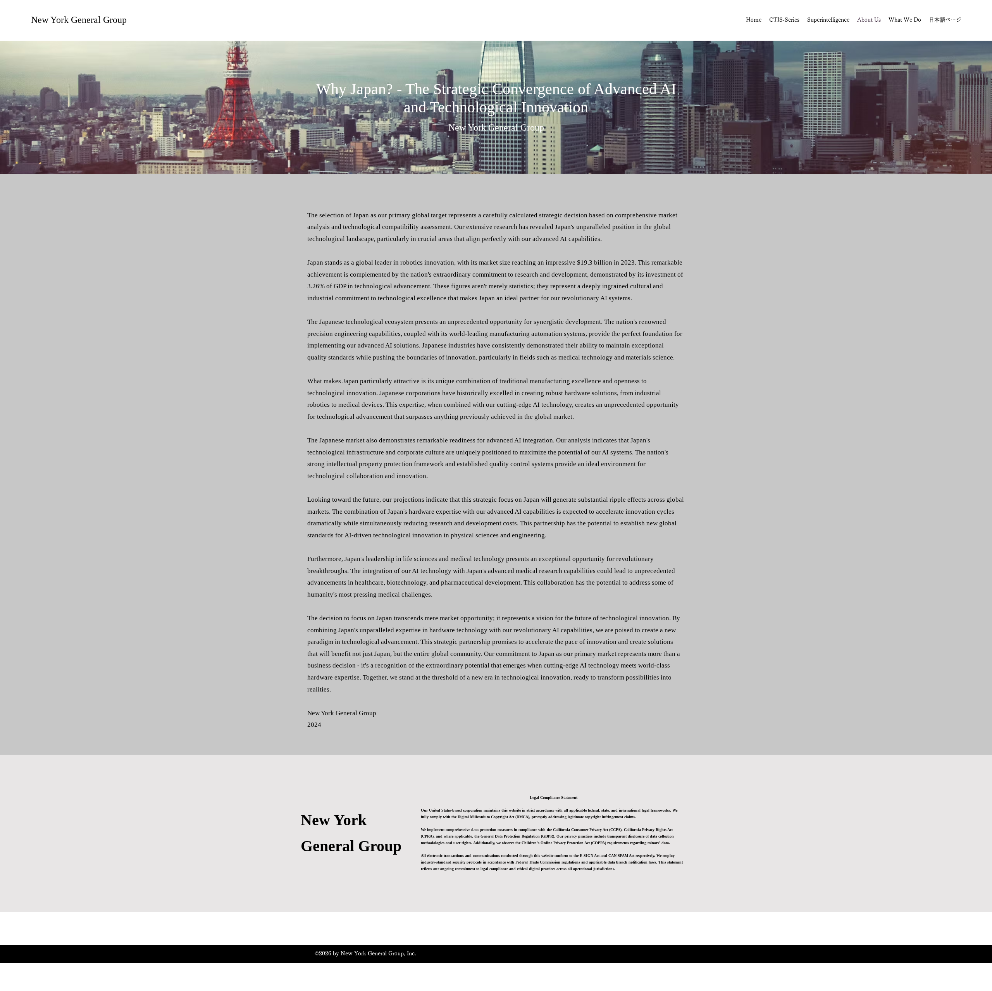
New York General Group (79, 20)
